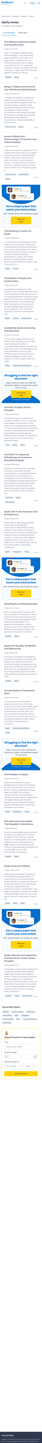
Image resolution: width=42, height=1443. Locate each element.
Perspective (17, 552)
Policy (22, 903)
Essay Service (6, 16)
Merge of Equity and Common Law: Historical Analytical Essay (20, 88)
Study (22, 445)
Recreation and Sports (21, 728)
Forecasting (7, 1015)
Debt (16, 1015)
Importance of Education (22, 366)
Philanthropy (9, 502)
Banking (6, 1012)
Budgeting (25, 1015)
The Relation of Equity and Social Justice (17, 280)
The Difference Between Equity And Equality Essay (20, 43)
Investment (30, 1012)
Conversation (24, 174)
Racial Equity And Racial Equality (21, 603)
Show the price (21, 1073)
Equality (8, 77)
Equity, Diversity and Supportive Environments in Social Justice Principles (20, 958)
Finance (31, 16)
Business (24, 16)
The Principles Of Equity (16, 774)
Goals (15, 903)
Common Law (10, 127)
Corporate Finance (30, 1019)
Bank (18, 1019)
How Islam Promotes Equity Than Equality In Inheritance (18, 823)
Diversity (8, 996)
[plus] (35, 1056)
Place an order (21, 220)
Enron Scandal (8, 1019)
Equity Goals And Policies (17, 866)
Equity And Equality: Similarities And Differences (20, 647)
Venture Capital (17, 1012)
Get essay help (21, 394)
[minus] (6, 1056)
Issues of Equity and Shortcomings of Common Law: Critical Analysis (20, 139)
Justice (15, 269)
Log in (32, 3)
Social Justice (26, 318)
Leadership (7, 1023)
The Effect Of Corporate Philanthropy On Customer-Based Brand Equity (18, 457)
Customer (9, 498)
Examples (16, 16)
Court (7, 445)
